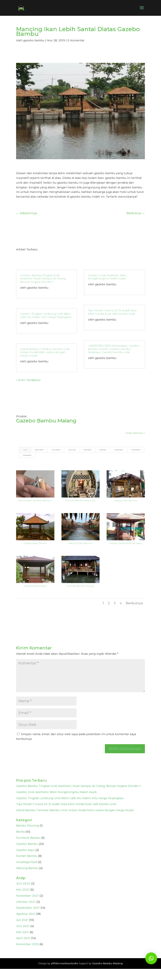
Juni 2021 (22, 926)
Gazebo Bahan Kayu (35, 585)
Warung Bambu (27, 455)
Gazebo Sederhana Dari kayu (125, 543)
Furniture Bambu (39, 450)
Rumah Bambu (87, 450)
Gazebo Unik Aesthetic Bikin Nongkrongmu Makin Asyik (107, 276)
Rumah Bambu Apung (80, 585)
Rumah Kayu (103, 450)
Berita (20, 831)
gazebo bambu (33, 40)
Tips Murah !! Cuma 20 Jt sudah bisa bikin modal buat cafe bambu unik (112, 312)
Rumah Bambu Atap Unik (80, 500)
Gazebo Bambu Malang (107, 963)
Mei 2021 (22, 932)
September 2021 (28, 907)
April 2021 (23, 938)
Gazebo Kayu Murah (35, 543)
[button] (151, 958)
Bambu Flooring (27, 825)
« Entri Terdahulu (28, 380)
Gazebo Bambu (56, 450)
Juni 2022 (23, 883)
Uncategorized (26, 862)
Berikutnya (134, 603)
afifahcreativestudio (64, 963)
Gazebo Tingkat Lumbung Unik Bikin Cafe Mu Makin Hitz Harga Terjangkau (45, 315)
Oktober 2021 (26, 902)
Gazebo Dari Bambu (125, 500)
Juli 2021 (22, 920)
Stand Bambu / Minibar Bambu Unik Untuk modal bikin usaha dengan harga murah (45, 352)
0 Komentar (76, 40)
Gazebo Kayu (72, 450)
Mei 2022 (22, 889)
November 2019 (27, 944)
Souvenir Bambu (135, 450)
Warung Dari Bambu (80, 543)
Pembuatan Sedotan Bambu (35, 500)
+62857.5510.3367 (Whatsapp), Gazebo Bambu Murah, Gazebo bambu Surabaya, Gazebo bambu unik (113, 349)
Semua (25, 450)
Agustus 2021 (25, 914)
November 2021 (27, 895)
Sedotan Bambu (118, 450)
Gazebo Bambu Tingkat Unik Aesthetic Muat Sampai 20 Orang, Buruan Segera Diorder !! (43, 278)
